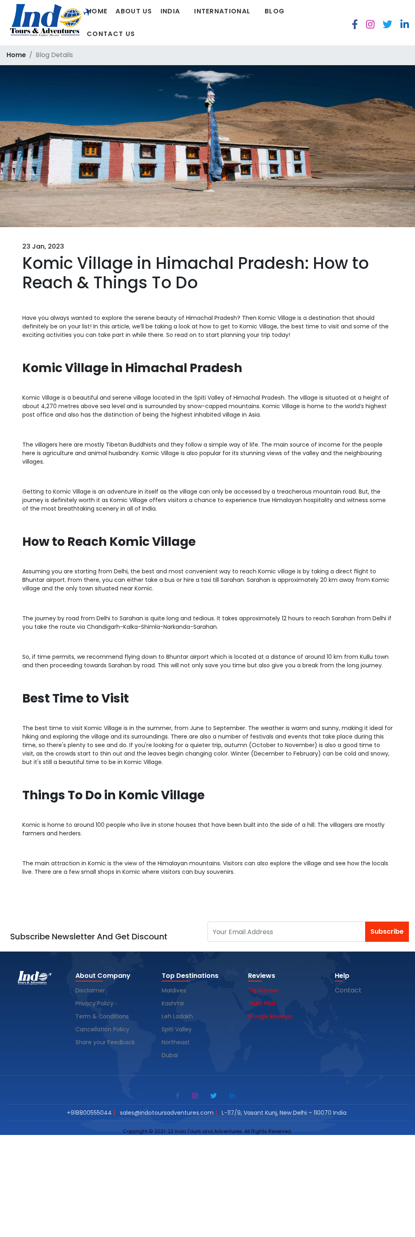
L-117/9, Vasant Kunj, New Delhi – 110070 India (284, 1113)
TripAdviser (263, 990)
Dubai (170, 1055)
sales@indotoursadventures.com (167, 1113)
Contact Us (111, 33)
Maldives (175, 990)
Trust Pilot (262, 1003)
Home (97, 11)
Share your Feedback (105, 1042)
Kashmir (174, 1003)
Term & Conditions (102, 1016)
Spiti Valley (177, 1029)
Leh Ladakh (178, 1016)
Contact (348, 990)
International (222, 11)
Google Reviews (270, 1016)
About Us (134, 11)
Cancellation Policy (103, 1029)
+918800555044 (89, 1113)
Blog (275, 11)
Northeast (176, 1042)
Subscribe (387, 931)
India (170, 11)
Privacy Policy (94, 1003)
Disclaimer (90, 990)
